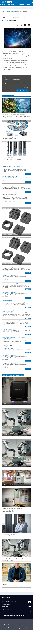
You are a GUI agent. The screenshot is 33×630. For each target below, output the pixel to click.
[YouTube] (29, 606)
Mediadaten (5, 606)
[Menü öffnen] (32, 5)
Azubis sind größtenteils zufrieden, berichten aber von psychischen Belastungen (15, 167)
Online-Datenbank (7, 300)
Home (3, 11)
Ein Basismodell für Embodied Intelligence (13, 586)
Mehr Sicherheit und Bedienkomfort (12, 159)
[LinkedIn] (29, 602)
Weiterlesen (28, 174)
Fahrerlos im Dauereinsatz (9, 536)
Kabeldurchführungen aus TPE (10, 186)
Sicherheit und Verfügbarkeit (12, 11)
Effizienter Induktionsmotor (9, 329)
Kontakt (21, 625)
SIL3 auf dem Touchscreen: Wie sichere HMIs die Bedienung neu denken (14, 347)
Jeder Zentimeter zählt (8, 511)
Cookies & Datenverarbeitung (10, 625)
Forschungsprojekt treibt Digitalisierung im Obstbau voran (16, 117)
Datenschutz (13, 622)
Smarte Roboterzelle (7, 311)
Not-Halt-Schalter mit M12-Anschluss (11, 321)
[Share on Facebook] (29, 25)
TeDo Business (6, 604)
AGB (19, 622)
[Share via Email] (21, 25)
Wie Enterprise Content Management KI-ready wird (15, 196)
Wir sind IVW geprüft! (8, 601)
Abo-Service (5, 609)
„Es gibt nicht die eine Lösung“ (10, 138)
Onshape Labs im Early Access (10, 176)
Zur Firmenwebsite (22, 90)
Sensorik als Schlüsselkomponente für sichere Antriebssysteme (14, 338)
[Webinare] (29, 611)
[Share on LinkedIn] (25, 25)
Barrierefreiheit (26, 622)
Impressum (5, 622)
